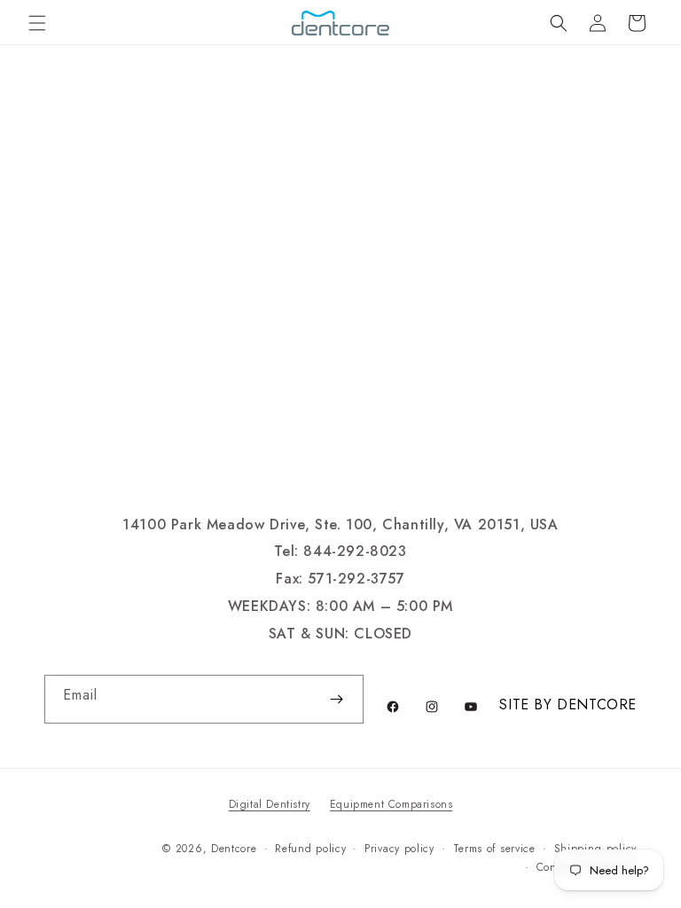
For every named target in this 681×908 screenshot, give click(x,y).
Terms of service (494, 849)
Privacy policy (399, 849)
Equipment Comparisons (391, 804)
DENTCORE (597, 704)
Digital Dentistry (269, 804)
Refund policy (310, 849)
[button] (37, 23)
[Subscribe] (336, 699)
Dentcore (234, 849)
